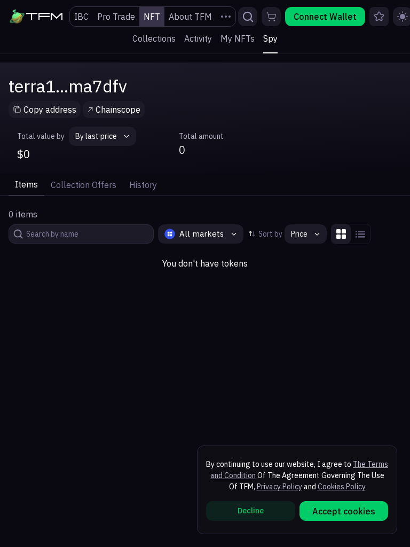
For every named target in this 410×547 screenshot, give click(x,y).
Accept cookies (343, 511)
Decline (251, 510)
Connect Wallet (325, 16)
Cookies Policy (342, 486)
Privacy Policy (279, 486)
